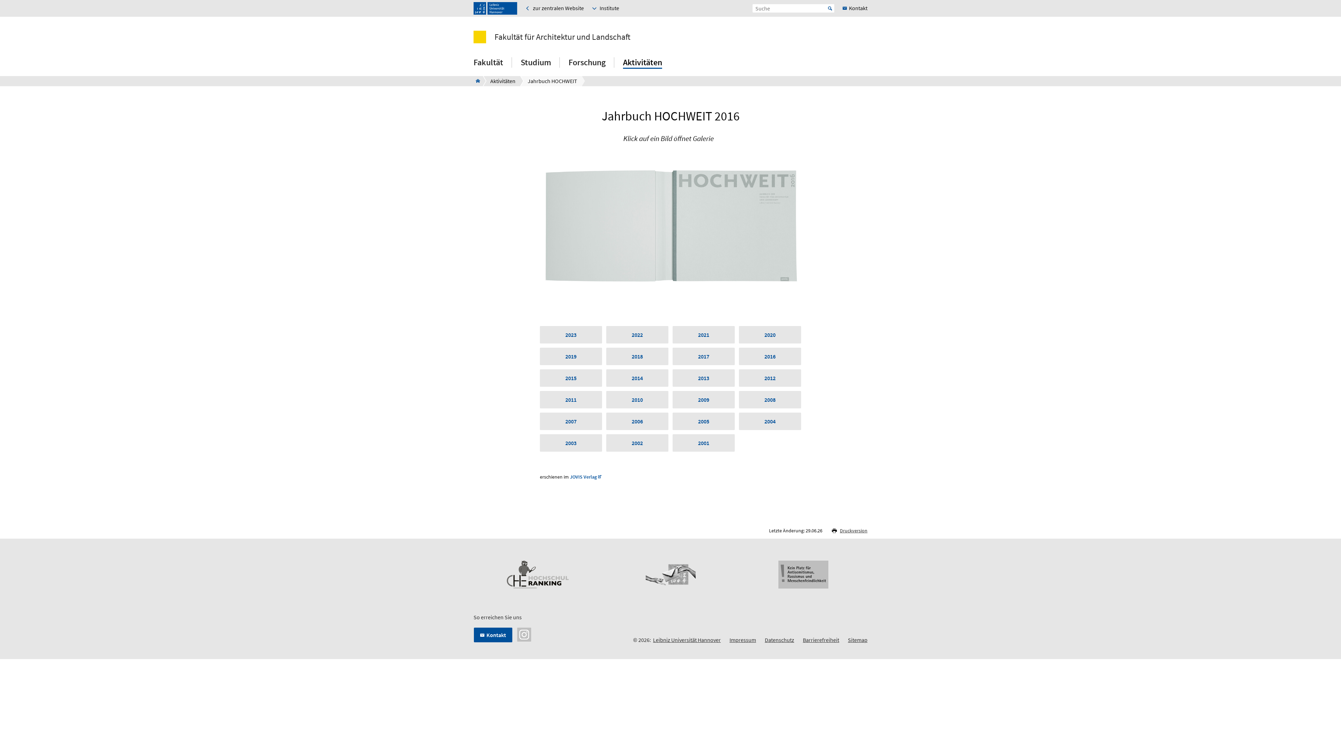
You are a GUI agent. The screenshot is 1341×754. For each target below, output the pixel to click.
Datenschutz (779, 639)
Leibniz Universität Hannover (687, 639)
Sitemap (857, 639)
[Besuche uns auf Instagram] (524, 633)
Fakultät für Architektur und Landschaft (562, 37)
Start (830, 8)
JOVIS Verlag (583, 477)
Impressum (743, 639)
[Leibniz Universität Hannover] (495, 8)
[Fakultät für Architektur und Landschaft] (475, 81)
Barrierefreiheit (821, 639)
